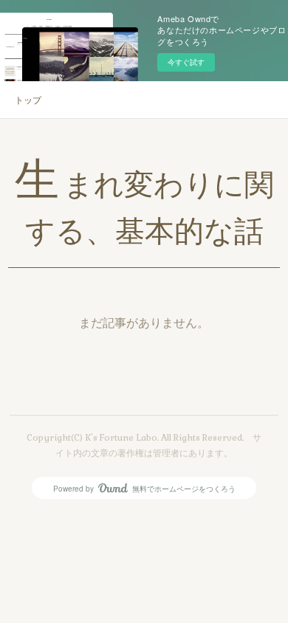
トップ (28, 99)
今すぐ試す (186, 62)
